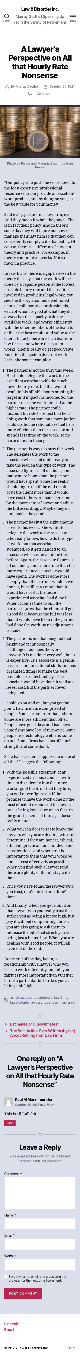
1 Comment (43, 94)
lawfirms (60, 997)
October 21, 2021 (62, 86)
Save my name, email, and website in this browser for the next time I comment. (38, 1279)
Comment (13, 1174)
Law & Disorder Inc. (39, 9)
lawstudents (19, 1002)
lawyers (36, 1002)
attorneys (45, 997)
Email (9, 1236)
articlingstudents (23, 997)
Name (10, 1215)
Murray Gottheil (27, 86)
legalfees (51, 1002)
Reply (10, 1122)
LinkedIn (11, 1324)
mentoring (67, 1002)
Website (10, 1256)
